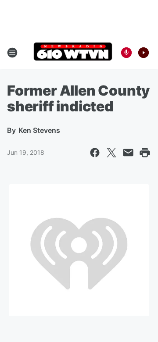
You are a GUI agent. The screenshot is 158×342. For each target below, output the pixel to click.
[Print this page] (145, 152)
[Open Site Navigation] (12, 52)
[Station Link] (72, 52)
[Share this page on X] (111, 152)
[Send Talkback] (126, 52)
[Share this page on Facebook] (95, 152)
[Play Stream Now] (143, 52)
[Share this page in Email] (128, 152)
